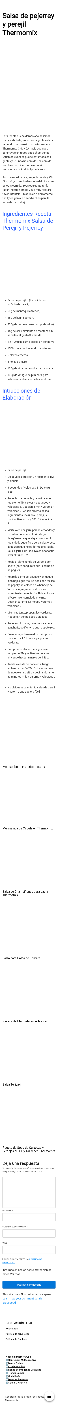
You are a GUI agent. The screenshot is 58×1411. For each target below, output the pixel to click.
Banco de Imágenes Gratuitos (24, 1370)
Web (4, 1243)
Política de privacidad (18, 1334)
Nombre (7, 1210)
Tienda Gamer (16, 1373)
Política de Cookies (16, 1339)
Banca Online (15, 1363)
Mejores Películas (18, 1379)
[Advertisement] (29, 101)
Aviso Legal (12, 1328)
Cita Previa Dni (16, 1366)
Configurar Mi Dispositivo (22, 1360)
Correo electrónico (15, 1226)
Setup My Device (17, 1382)
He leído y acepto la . (22, 1261)
